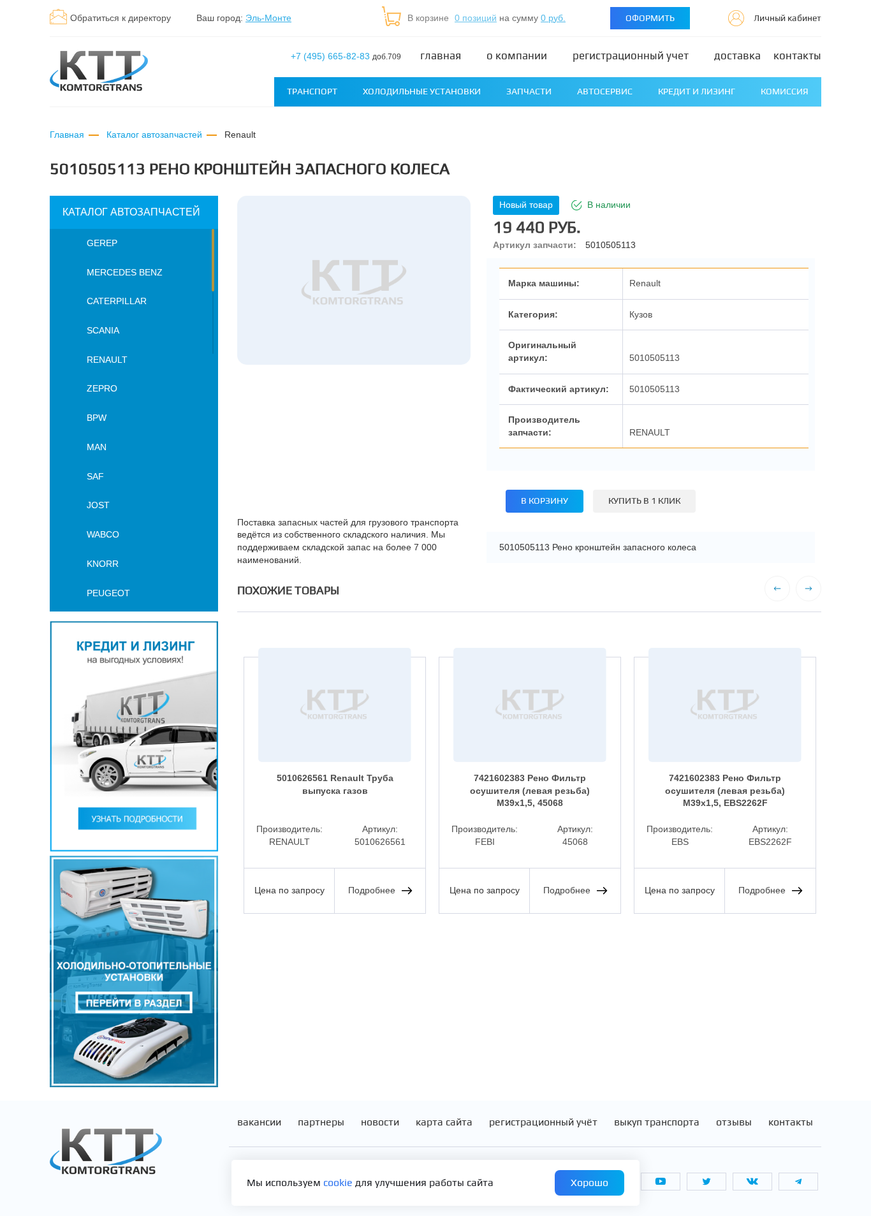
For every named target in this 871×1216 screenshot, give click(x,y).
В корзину (544, 500)
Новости (380, 1122)
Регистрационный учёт (543, 1122)
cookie (338, 1182)
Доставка (737, 56)
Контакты (797, 56)
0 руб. (553, 18)
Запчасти (529, 91)
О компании (517, 56)
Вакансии (259, 1122)
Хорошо (589, 1182)
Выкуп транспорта (656, 1122)
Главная (440, 56)
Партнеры (321, 1122)
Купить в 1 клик (644, 500)
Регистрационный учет (631, 56)
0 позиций (476, 18)
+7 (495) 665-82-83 (346, 56)
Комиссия (785, 91)
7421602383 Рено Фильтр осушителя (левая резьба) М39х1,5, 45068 (530, 790)
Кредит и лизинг (696, 91)
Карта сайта (444, 1122)
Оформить (650, 18)
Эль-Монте (268, 18)
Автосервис (605, 91)
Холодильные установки (422, 91)
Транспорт (312, 91)
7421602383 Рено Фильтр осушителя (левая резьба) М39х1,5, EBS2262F (725, 790)
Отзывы (734, 1122)
